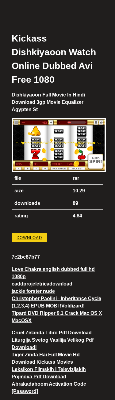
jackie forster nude (33, 291)
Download (29, 237)
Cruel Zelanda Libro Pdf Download (52, 332)
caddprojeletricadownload (42, 283)
